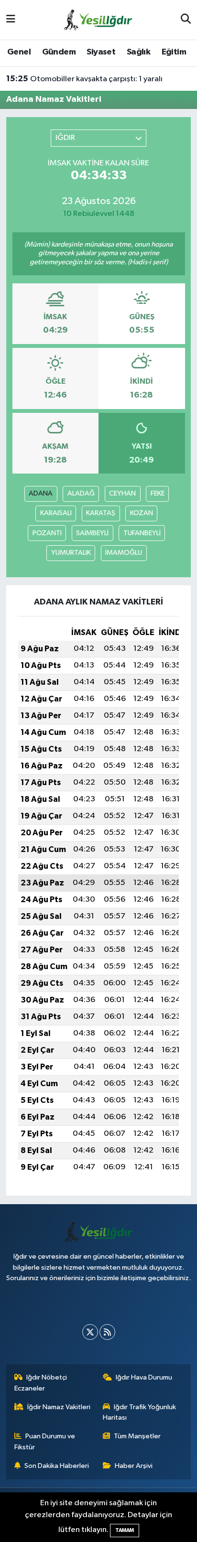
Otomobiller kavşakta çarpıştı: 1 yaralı (84, 79)
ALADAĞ (81, 493)
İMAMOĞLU (123, 552)
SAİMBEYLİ (92, 533)
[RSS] (107, 1332)
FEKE (157, 493)
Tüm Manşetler (137, 1436)
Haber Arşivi (134, 1465)
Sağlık (138, 52)
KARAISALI (56, 513)
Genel (19, 52)
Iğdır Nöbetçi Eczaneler (40, 1382)
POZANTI (47, 533)
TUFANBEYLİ (142, 533)
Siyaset (101, 52)
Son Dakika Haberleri (56, 1465)
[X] (90, 1332)
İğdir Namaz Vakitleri (58, 1407)
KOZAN (141, 513)
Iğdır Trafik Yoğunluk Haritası (139, 1412)
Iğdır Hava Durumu (144, 1377)
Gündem (59, 52)
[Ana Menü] (10, 20)
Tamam (124, 1530)
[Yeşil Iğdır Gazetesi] (98, 19)
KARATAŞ (100, 513)
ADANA (41, 493)
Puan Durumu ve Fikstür (45, 1441)
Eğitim (174, 52)
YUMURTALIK (71, 552)
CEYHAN (122, 493)
